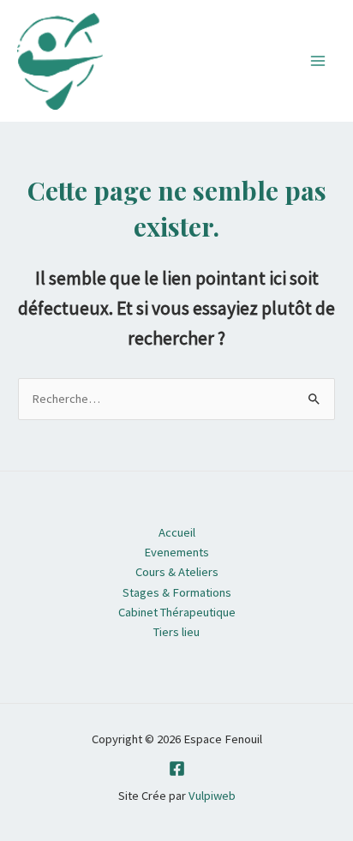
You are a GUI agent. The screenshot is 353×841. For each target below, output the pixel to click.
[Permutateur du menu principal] (318, 61)
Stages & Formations (177, 592)
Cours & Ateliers (176, 572)
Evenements (176, 552)
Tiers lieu (176, 632)
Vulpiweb (212, 795)
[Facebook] (177, 768)
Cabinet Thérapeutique (177, 612)
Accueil (177, 532)
